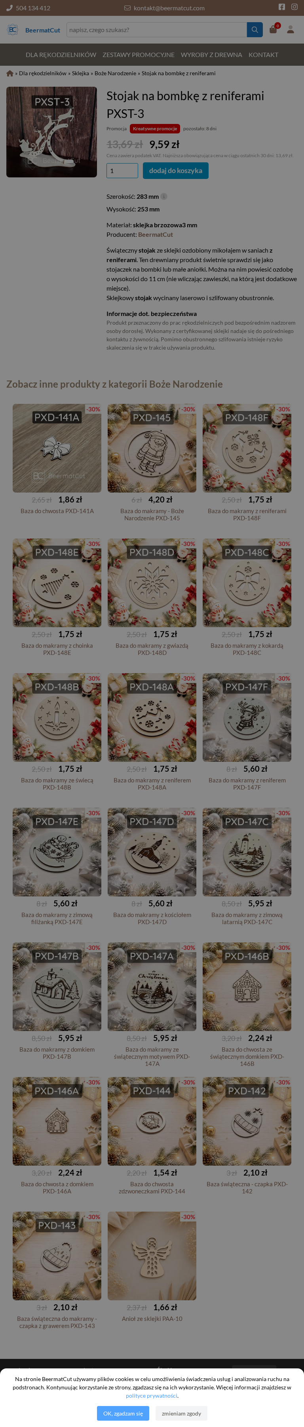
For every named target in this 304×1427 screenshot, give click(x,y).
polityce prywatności (151, 1395)
